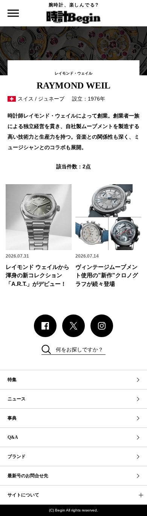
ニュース (17, 399)
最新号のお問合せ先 (28, 475)
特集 (12, 379)
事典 (12, 418)
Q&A (13, 437)
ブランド (17, 456)
